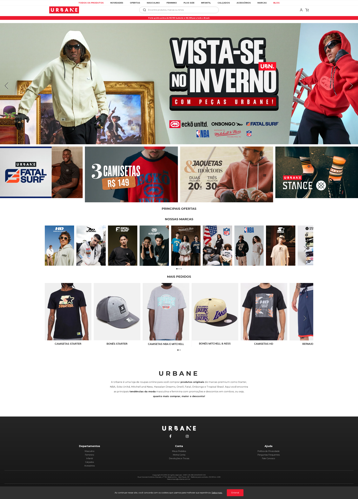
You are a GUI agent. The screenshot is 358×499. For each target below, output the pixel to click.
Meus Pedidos (179, 451)
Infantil (206, 3)
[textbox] (181, 10)
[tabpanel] (179, 83)
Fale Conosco (268, 458)
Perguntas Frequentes (268, 455)
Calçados (224, 3)
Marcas (262, 3)
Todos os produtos (91, 3)
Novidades (116, 3)
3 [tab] (181, 268)
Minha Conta (179, 455)
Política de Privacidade (268, 451)
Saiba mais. (217, 492)
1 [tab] (176, 268)
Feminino (172, 3)
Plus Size (189, 3)
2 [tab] (180, 350)
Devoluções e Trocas (179, 458)
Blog (276, 3)
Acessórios (244, 3)
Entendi (235, 492)
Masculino (153, 3)
